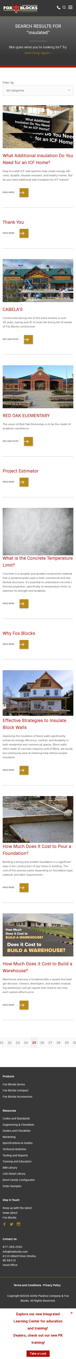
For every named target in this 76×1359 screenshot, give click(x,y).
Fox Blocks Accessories (17, 1096)
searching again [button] (36, 53)
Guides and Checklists (16, 1130)
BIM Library (10, 1167)
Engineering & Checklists (18, 1124)
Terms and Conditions (27, 1285)
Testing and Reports (15, 1155)
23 (18, 1042)
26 (42, 1042)
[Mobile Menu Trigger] (70, 7)
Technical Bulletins (14, 1149)
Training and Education (17, 1161)
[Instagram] (18, 1225)
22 (10, 1042)
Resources (9, 1110)
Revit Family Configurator (19, 1180)
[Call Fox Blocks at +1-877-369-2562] (58, 8)
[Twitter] (11, 1225)
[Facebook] (4, 1225)
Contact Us (10, 1239)
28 (58, 1042)
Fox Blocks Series (14, 1084)
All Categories (15, 90)
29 (67, 1042)
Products (8, 1076)
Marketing (9, 1137)
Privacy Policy (52, 1285)
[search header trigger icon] (64, 7)
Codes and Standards (16, 1118)
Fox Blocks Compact (15, 1090)
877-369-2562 (12, 1247)
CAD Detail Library (14, 1173)
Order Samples (12, 1186)
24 (26, 1042)
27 (50, 1042)
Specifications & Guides (18, 1143)
